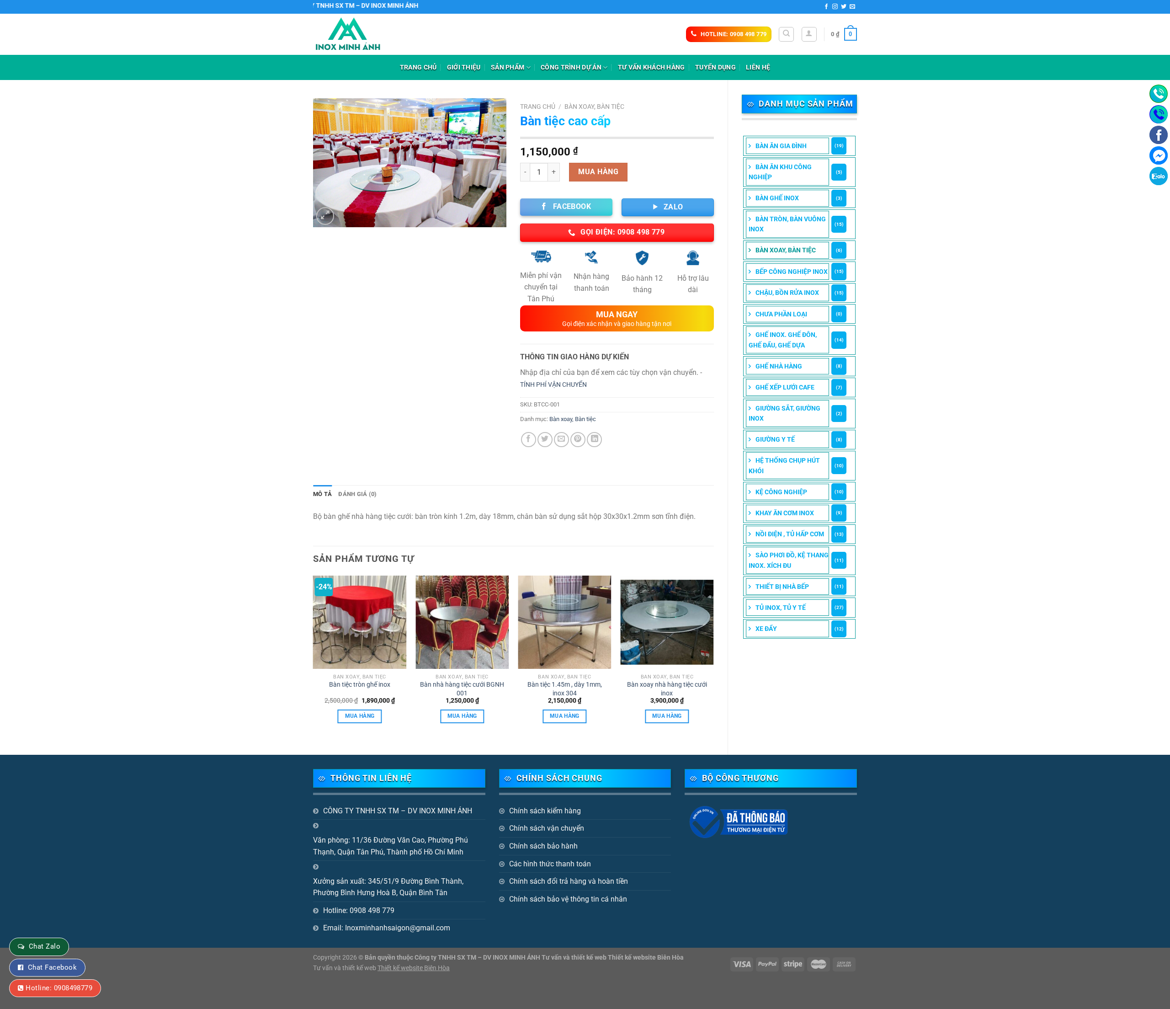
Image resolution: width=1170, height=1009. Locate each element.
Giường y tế (775, 439)
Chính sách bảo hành (543, 846)
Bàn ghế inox (777, 198)
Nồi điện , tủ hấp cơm (789, 534)
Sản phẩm (507, 67)
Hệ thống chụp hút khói (784, 465)
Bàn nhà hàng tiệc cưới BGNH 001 (462, 689)
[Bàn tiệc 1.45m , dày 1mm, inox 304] (565, 622)
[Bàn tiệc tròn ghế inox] (360, 622)
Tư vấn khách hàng (651, 67)
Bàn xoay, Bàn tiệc (785, 250)
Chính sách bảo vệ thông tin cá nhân (568, 899)
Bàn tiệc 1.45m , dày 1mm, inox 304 (564, 689)
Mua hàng (598, 171)
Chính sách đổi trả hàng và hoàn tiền (568, 881)
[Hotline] (1158, 94)
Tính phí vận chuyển (553, 385)
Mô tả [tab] (322, 494)
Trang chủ (418, 67)
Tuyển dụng (715, 67)
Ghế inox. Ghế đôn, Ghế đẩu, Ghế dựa (783, 339)
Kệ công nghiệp (781, 492)
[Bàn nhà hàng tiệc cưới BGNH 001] (462, 622)
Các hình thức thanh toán (550, 864)
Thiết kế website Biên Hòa (414, 968)
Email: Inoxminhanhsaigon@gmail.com (386, 928)
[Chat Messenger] (1158, 155)
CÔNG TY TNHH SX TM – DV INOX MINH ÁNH (397, 810)
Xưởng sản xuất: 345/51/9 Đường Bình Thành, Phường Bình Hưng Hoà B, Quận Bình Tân (388, 887)
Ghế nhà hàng (778, 366)
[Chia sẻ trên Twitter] (545, 439)
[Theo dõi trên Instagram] (835, 7)
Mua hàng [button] (360, 716)
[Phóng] (325, 216)
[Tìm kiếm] (786, 34)
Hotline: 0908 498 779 (358, 910)
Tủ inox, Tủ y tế (780, 607)
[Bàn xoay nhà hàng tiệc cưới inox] (667, 622)
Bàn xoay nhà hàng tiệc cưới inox (667, 689)
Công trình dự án (571, 67)
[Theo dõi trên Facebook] (826, 7)
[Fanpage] (1158, 135)
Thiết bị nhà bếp (782, 586)
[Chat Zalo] (1158, 176)
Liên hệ (758, 67)
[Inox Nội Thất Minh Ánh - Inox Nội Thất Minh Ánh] (358, 34)
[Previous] (313, 657)
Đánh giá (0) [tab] (357, 494)
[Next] (713, 657)
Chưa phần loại (781, 314)
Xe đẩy (766, 628)
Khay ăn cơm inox (784, 513)
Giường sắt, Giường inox (784, 413)
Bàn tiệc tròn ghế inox (359, 685)
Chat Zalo (44, 946)
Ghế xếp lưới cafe (784, 387)
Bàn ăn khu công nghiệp (780, 172)
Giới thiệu (464, 67)
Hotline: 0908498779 (59, 988)
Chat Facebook (52, 967)
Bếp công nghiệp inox (791, 271)
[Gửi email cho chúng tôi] (852, 7)
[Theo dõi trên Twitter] (843, 7)
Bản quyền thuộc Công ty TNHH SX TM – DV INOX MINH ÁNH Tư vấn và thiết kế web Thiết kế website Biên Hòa (524, 957)
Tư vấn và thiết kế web (345, 968)
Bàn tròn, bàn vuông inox (787, 224)
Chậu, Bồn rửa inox (787, 292)
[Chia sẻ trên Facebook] (528, 439)
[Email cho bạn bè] (561, 439)
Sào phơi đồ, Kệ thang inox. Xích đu (789, 560)
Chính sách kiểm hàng (545, 810)
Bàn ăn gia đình (781, 145)
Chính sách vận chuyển (546, 828)
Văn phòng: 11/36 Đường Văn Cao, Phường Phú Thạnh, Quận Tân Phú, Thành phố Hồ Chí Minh (390, 846)
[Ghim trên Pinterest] (577, 439)
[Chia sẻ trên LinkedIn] (594, 439)
